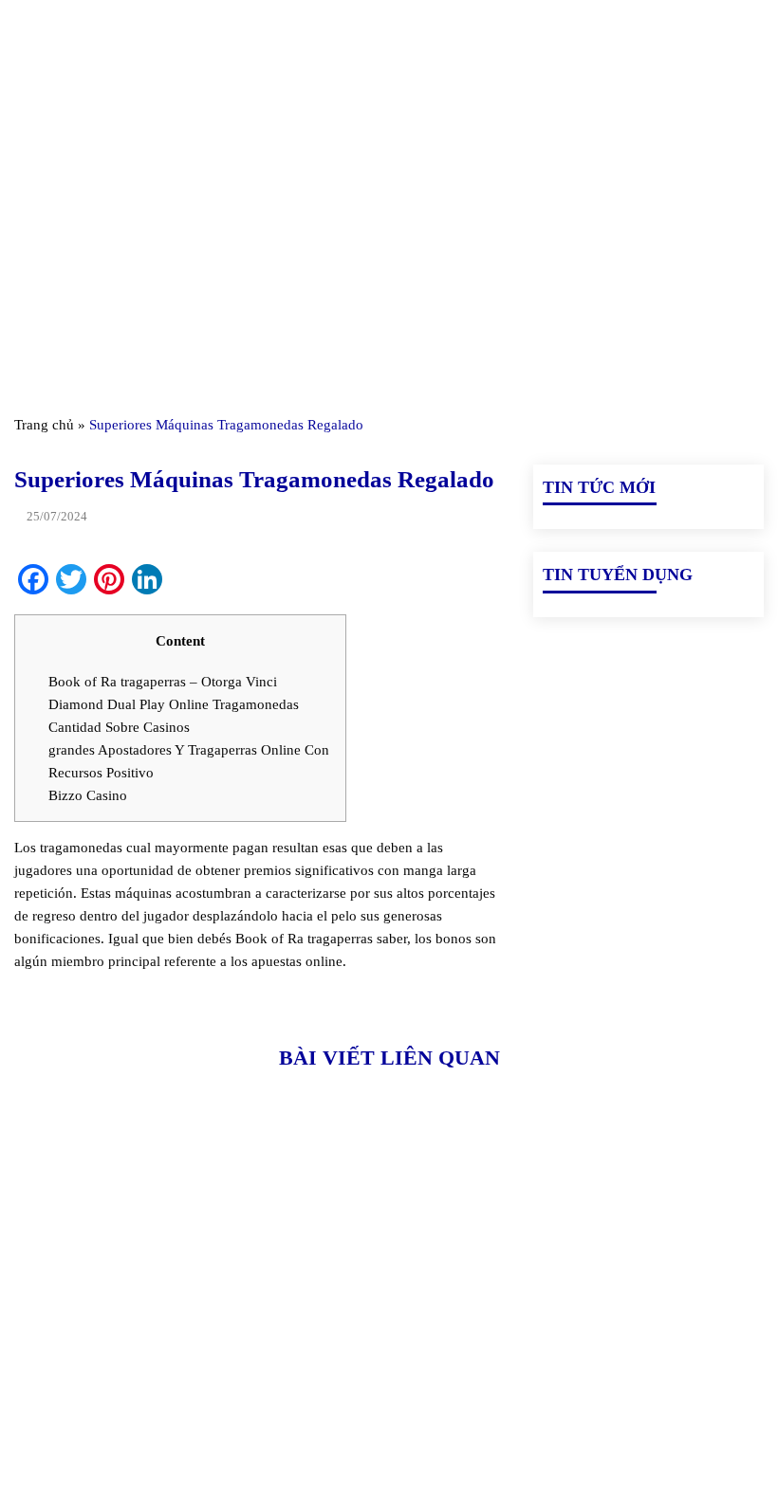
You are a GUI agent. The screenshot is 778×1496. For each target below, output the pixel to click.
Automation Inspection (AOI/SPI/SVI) (604, 1316)
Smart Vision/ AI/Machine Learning (643, 1359)
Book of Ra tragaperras (304, 938)
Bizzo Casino (87, 795)
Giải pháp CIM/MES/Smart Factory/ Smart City (647, 1229)
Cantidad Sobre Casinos (119, 727)
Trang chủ (44, 424)
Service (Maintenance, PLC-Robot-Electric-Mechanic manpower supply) (641, 1414)
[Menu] (25, 37)
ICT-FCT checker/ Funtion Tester (637, 1272)
